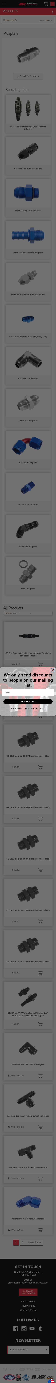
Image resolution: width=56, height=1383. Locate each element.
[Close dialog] (53, 670)
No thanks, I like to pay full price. (28, 708)
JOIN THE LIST (28, 701)
